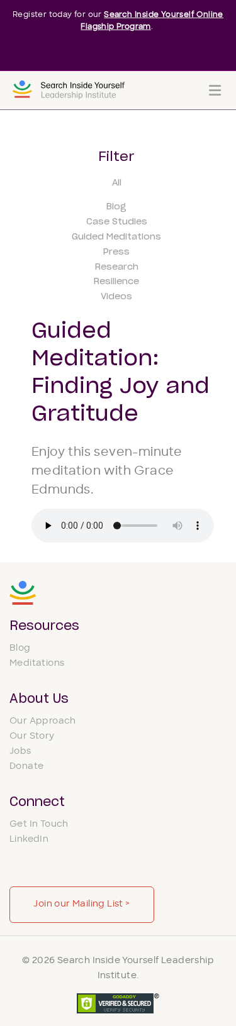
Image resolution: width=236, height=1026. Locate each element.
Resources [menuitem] (44, 626)
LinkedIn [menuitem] (28, 839)
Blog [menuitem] (116, 206)
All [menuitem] (116, 183)
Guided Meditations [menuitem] (116, 237)
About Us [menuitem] (39, 699)
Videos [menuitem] (116, 296)
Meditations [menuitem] (36, 663)
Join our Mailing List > (81, 904)
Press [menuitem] (116, 252)
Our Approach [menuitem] (42, 721)
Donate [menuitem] (26, 766)
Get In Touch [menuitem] (39, 824)
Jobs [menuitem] (20, 751)
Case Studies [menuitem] (116, 222)
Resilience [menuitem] (116, 281)
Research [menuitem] (116, 267)
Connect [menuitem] (37, 802)
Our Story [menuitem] (32, 736)
